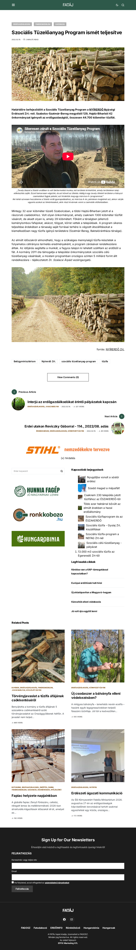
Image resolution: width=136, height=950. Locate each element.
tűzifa (105, 361)
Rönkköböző (73, 927)
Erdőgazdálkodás (21, 24)
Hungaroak (108, 927)
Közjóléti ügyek (33, 690)
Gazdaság (60, 24)
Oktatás (93, 787)
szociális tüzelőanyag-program (79, 361)
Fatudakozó (40, 927)
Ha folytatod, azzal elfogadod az (41, 882)
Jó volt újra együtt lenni (84, 611)
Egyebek (15, 688)
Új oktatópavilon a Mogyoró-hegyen (91, 592)
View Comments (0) (68, 377)
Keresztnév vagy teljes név (24, 860)
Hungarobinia (91, 927)
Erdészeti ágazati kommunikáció (96, 793)
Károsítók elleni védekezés (86, 601)
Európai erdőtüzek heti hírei (86, 583)
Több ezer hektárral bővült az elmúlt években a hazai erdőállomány (102, 507)
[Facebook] (64, 919)
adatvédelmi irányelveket (57, 882)
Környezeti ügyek (76, 431)
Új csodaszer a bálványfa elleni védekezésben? (95, 696)
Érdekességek (42, 431)
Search (62, 471)
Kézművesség (44, 790)
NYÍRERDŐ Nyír (99, 109)
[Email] (71, 919)
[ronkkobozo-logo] (38, 514)
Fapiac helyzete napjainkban (34, 796)
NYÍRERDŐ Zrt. (115, 349)
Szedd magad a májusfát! (104, 488)
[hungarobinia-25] (38, 538)
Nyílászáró (56, 790)
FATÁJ (68, 4)
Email (14, 871)
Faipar (51, 787)
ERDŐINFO (56, 927)
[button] (13, 5)
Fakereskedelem (42, 24)
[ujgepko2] (36, 490)
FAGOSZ (25, 927)
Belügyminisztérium (25, 361)
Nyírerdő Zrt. (49, 361)
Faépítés (43, 787)
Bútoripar (16, 787)
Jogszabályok (52, 406)
